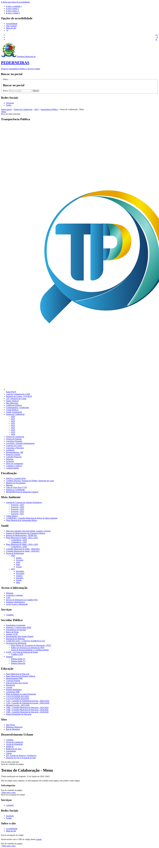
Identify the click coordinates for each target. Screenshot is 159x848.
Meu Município (12, 403)
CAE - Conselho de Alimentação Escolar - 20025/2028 (27, 703)
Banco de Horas (12, 632)
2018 (13, 434)
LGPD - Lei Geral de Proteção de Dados (22, 652)
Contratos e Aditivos (14, 466)
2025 (13, 419)
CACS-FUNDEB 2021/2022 (17, 696)
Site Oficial (10, 725)
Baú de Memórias (13, 729)
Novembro (20, 573)
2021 (13, 428)
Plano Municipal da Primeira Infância (20, 676)
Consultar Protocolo (14, 457)
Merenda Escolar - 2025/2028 (17, 705)
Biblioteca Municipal (14, 727)
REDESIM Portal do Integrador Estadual (22, 492)
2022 (13, 425)
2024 (13, 421)
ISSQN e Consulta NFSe (16, 478)
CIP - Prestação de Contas (16, 399)
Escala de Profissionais (15, 553)
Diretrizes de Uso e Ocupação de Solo (21, 758)
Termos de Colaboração (23, 109)
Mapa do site (11, 28)
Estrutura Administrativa (15, 602)
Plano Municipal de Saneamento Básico (21, 520)
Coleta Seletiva (12, 516)
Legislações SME (13, 692)
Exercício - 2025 (17, 505)
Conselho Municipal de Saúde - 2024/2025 (23, 549)
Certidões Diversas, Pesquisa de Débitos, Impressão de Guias (30, 481)
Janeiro (18, 558)
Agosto (19, 567)
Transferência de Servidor (16, 630)
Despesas (9, 459)
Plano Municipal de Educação (17, 674)
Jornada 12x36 (12, 634)
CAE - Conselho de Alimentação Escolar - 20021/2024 (27, 701)
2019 (13, 432)
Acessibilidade (11, 24)
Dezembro (20, 571)
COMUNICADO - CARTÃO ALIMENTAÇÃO (25, 641)
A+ (156, 35)
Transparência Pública (49, 109)
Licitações (10, 461)
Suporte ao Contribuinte (15, 490)
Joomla (39, 839)
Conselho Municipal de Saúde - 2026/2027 (23, 551)
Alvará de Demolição (14, 744)
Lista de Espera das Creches (17, 683)
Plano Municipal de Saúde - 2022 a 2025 (22, 538)
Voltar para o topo (8, 792)
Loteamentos (11, 751)
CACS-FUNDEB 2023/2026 (17, 698)
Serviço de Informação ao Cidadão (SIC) (22, 600)
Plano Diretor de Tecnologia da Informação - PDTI (31, 645)
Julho (18, 564)
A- (156, 39)
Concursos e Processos (15, 448)
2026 (13, 416)
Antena (9, 753)
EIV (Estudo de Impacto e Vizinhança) (21, 755)
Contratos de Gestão (14, 446)
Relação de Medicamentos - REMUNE (21, 535)
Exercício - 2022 (17, 511)
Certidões (9, 740)
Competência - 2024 (19, 540)
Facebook (10, 816)
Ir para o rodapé (13, 13)
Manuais (9, 485)
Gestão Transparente (14, 412)
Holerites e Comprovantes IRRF (18, 627)
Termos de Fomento (14, 439)
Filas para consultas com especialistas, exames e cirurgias (28, 531)
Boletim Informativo (14, 690)
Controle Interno (12, 468)
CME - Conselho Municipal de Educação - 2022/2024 (27, 707)
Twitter (9, 818)
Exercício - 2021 (17, 514)
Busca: (6, 91)
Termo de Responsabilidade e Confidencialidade (30, 650)
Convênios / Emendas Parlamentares (20, 443)
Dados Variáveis (12, 401)
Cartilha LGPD (17, 654)
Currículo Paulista (13, 681)
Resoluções (10, 685)
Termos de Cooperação (15, 437)
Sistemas (9, 657)
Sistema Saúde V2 (18, 661)
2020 (13, 430)
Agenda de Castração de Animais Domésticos (24, 502)
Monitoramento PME (14, 678)
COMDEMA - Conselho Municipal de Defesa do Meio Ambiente (31, 518)
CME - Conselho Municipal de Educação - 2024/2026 (27, 710)
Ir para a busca (12, 11)
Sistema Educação (18, 663)
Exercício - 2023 (17, 509)
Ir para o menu (12, 8)
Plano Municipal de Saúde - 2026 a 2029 (22, 544)
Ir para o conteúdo (14, 6)
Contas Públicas (12, 410)
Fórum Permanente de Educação (18, 714)
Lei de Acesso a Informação (17, 604)
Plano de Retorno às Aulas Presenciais (21, 694)
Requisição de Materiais (15, 639)
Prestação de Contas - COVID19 (19, 396)
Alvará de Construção (14, 742)
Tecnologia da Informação (16, 643)
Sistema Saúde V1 (18, 659)
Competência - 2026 (19, 547)
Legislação (10, 450)
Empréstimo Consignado (15, 625)
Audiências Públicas (14, 405)
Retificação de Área (13, 749)
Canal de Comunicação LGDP (18, 394)
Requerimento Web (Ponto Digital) (19, 636)
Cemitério (10, 615)
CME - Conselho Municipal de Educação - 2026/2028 (27, 712)
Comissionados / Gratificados (17, 407)
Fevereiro (19, 560)
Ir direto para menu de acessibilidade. (15, 2)
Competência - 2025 (19, 542)
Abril (18, 562)
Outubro (19, 576)
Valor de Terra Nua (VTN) (16, 487)
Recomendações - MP (14, 452)
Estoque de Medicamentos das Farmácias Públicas (25, 533)
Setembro (19, 578)
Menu (3, 112)
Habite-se (9, 746)
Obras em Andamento (14, 463)
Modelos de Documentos (16, 483)
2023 (36, 109)
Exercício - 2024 (17, 507)
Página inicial (6, 109)
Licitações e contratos (14, 595)
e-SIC (8, 597)
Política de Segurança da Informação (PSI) (27, 648)
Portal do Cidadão (13, 454)
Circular (9, 687)
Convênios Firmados (14, 441)
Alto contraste (11, 26)
